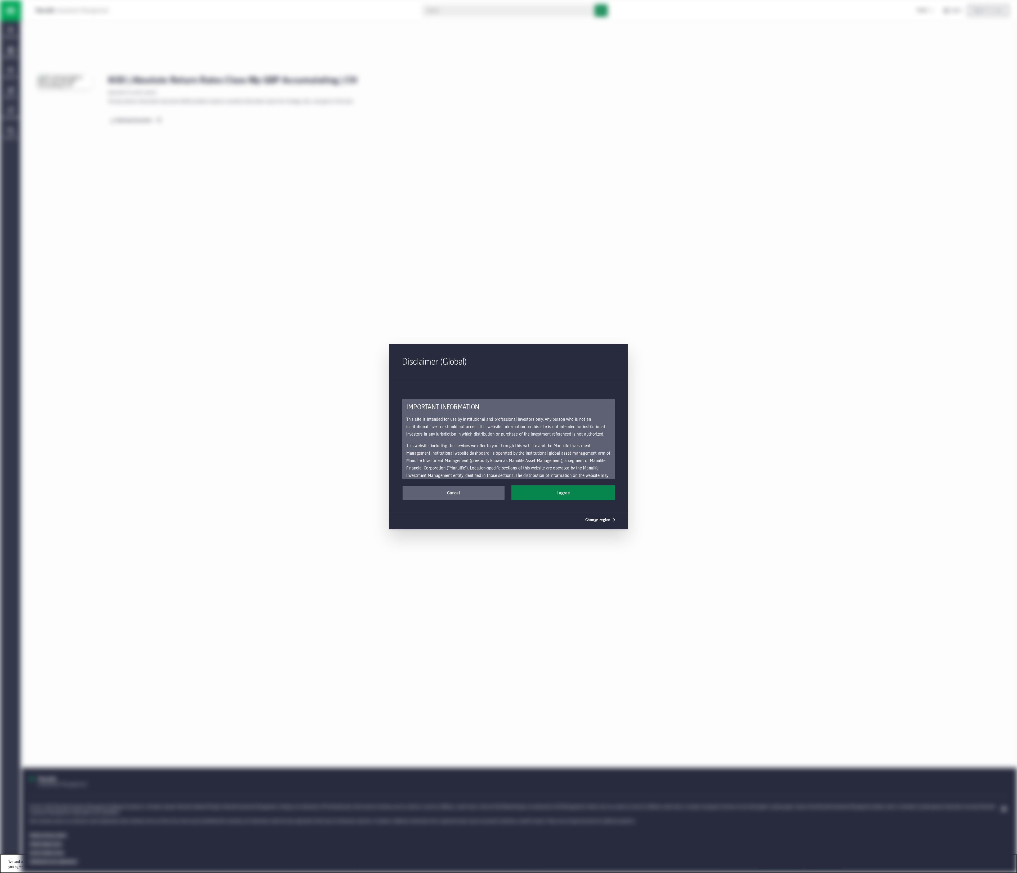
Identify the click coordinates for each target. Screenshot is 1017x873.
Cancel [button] (453, 493)
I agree (563, 493)
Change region (597, 520)
